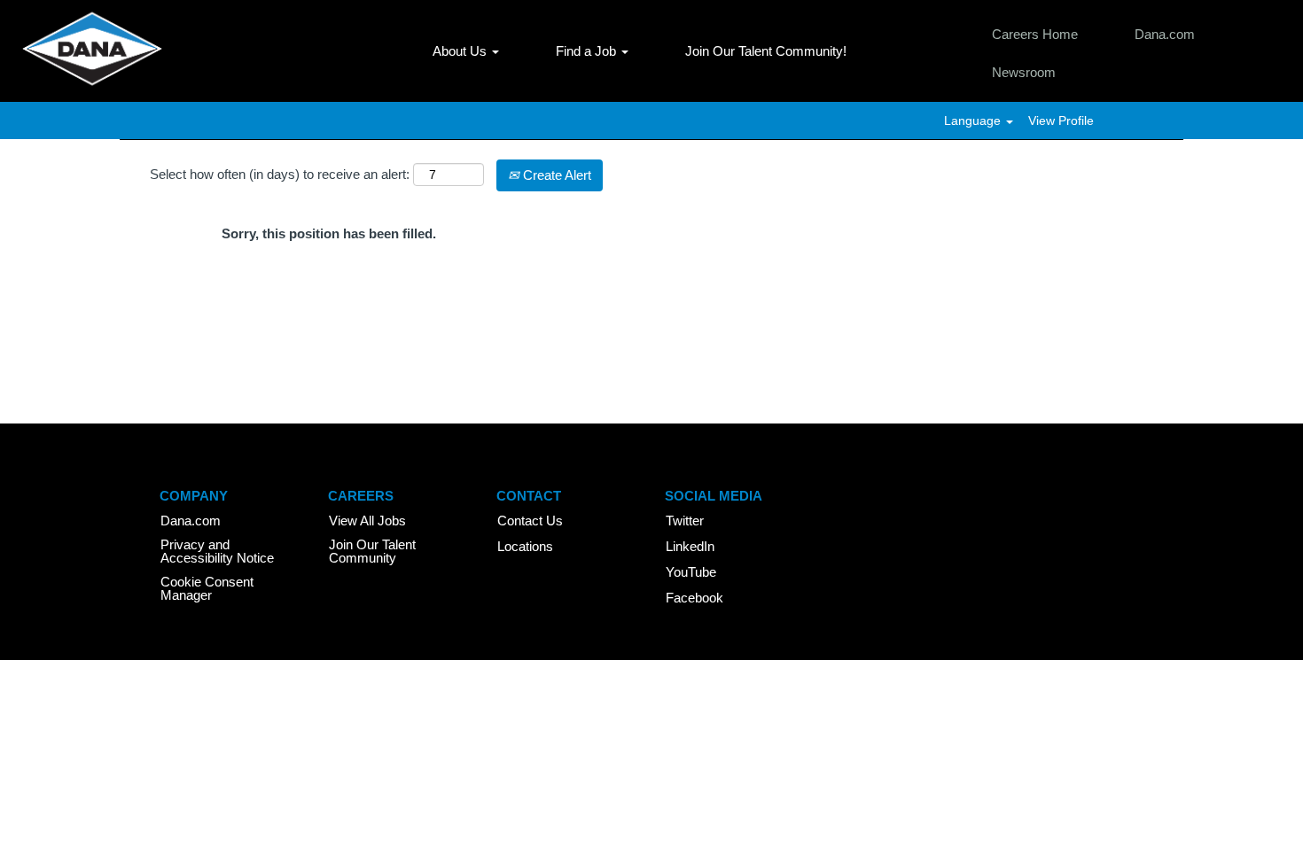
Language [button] (974, 120)
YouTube (691, 571)
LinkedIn (690, 546)
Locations (525, 546)
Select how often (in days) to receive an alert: (280, 174)
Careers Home (1035, 34)
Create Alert (555, 175)
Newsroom (1024, 72)
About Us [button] (461, 50)
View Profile (1061, 120)
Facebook (694, 597)
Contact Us (530, 520)
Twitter (685, 520)
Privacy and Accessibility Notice (217, 551)
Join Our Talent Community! (766, 50)
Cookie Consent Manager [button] (207, 588)
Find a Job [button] (588, 50)
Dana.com (1165, 34)
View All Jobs (367, 520)
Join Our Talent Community (372, 551)
